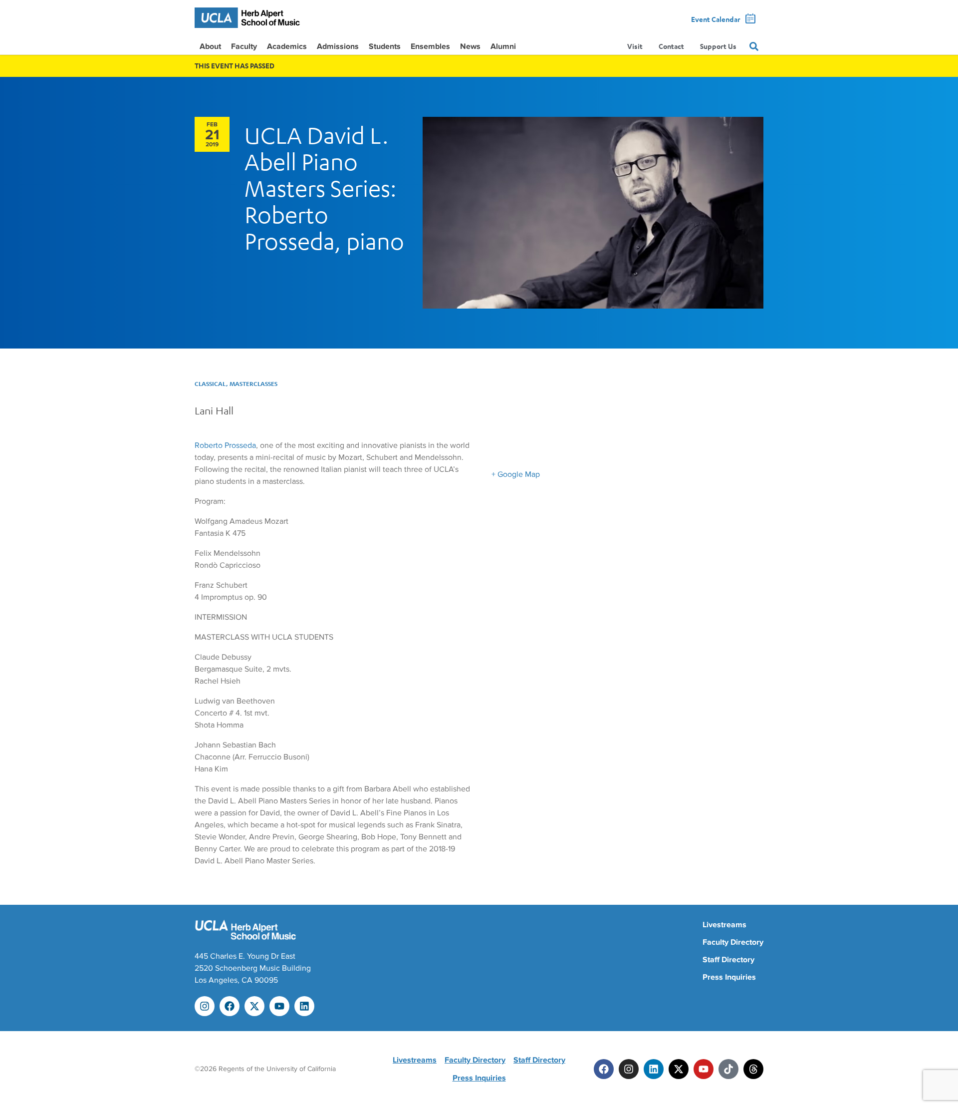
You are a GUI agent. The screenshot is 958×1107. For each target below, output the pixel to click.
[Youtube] (279, 1006)
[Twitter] (679, 1069)
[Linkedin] (304, 1006)
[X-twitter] (254, 1006)
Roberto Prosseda (225, 445)
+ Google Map (515, 474)
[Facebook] (230, 1006)
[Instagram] (205, 1006)
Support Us (718, 46)
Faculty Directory (733, 942)
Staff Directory (728, 960)
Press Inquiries (729, 977)
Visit (635, 46)
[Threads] (753, 1069)
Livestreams (724, 925)
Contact (671, 46)
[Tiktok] (728, 1069)
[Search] (753, 46)
